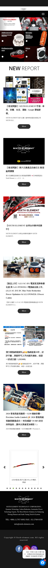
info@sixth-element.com (24, 524)
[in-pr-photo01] (24, 464)
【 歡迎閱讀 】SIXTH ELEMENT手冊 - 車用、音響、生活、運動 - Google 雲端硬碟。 (25, 109)
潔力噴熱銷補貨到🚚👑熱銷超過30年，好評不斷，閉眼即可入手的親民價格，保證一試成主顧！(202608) (25, 355)
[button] (3, 20)
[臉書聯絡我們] (43, 563)
